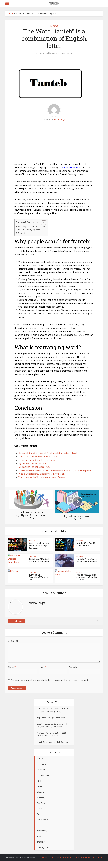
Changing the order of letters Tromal (36, 460)
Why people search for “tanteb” (31, 226)
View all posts (16, 621)
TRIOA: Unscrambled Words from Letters (38, 456)
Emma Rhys (68, 53)
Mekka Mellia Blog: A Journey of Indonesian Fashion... (86, 577)
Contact (51, 857)
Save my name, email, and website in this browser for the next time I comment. (49, 680)
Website (73, 666)
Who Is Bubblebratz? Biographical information (41, 473)
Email (42, 666)
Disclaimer (67, 857)
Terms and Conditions (94, 857)
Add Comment (52, 53)
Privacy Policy (78, 857)
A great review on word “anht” (33, 463)
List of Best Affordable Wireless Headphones (39, 560)
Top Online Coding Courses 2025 (51, 717)
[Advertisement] (54, 143)
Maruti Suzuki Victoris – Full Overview (52, 742)
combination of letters (72, 167)
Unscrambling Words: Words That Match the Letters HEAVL (47, 453)
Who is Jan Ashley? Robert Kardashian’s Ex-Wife (41, 477)
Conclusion (22, 233)
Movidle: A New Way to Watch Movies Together (87, 560)
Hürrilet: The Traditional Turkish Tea (38, 577)
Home (10, 13)
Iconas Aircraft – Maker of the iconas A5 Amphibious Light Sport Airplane (54, 470)
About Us (43, 857)
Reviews (54, 25)
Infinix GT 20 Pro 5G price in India (85, 544)
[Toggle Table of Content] (42, 222)
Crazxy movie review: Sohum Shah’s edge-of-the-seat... (39, 545)
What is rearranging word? (29, 229)
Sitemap (58, 857)
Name (12, 666)
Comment (13, 640)
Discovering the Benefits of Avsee (35, 466)
